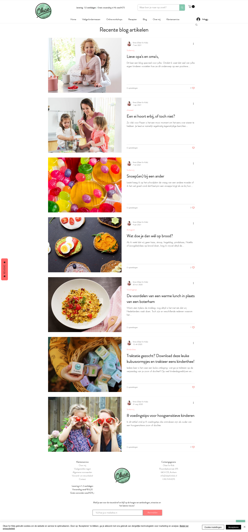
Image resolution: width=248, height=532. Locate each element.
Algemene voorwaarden (82, 472)
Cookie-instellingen (213, 527)
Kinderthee (131, 349)
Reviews (4, 269)
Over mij (82, 465)
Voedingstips (132, 289)
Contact (82, 479)
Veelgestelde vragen (82, 468)
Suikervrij (130, 50)
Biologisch (131, 229)
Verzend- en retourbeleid (82, 475)
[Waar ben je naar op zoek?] (182, 7)
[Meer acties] (194, 44)
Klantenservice (82, 461)
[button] (191, 6)
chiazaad (130, 110)
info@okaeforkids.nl (168, 475)
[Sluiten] (244, 527)
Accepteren (233, 527)
